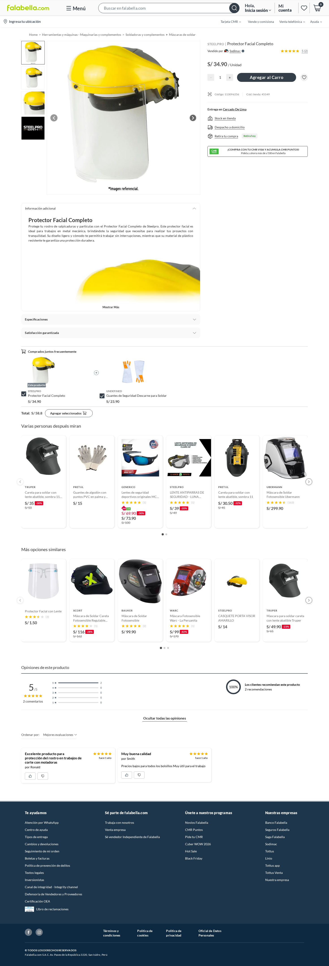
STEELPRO (215, 44)
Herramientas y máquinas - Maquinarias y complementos (81, 34)
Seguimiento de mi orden (42, 851)
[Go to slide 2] (166, 534)
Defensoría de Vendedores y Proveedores (53, 894)
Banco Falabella (276, 822)
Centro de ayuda (36, 830)
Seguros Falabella (277, 830)
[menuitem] (228, 21)
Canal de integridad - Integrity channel (51, 887)
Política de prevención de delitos (47, 865)
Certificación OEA (37, 901)
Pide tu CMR (194, 837)
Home (33, 34)
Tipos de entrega (36, 837)
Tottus (269, 851)
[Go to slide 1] (163, 534)
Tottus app (272, 865)
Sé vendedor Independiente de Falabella (132, 837)
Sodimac (271, 844)
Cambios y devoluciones (41, 844)
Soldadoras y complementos (145, 34)
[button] (168, 8)
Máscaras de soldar (182, 34)
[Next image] (193, 117)
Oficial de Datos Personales (210, 933)
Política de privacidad (173, 933)
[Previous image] (54, 117)
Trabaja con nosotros (119, 822)
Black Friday (193, 858)
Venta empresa (115, 830)
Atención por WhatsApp (42, 822)
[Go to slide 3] (168, 648)
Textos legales (34, 873)
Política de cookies (144, 933)
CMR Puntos (194, 830)
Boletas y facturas (37, 858)
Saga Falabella (275, 837)
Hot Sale (191, 851)
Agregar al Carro (266, 77)
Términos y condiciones (111, 933)
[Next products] (309, 481)
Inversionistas (34, 880)
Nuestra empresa (277, 880)
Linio (268, 858)
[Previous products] (20, 481)
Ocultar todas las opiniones (164, 718)
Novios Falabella (196, 822)
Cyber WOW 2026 (198, 844)
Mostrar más (111, 307)
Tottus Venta (274, 873)
